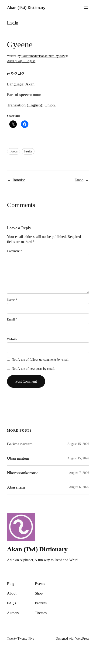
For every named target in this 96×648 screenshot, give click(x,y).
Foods (13, 151)
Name (12, 300)
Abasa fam (16, 487)
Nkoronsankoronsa (22, 472)
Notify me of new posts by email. (33, 368)
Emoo (79, 180)
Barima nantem (20, 444)
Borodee (19, 180)
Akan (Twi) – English (21, 61)
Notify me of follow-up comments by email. (40, 359)
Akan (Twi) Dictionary (26, 7)
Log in (12, 22)
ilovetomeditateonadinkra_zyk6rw (43, 56)
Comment (14, 251)
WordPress (82, 638)
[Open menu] (86, 8)
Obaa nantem (18, 458)
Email (12, 319)
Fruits (28, 151)
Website (12, 339)
